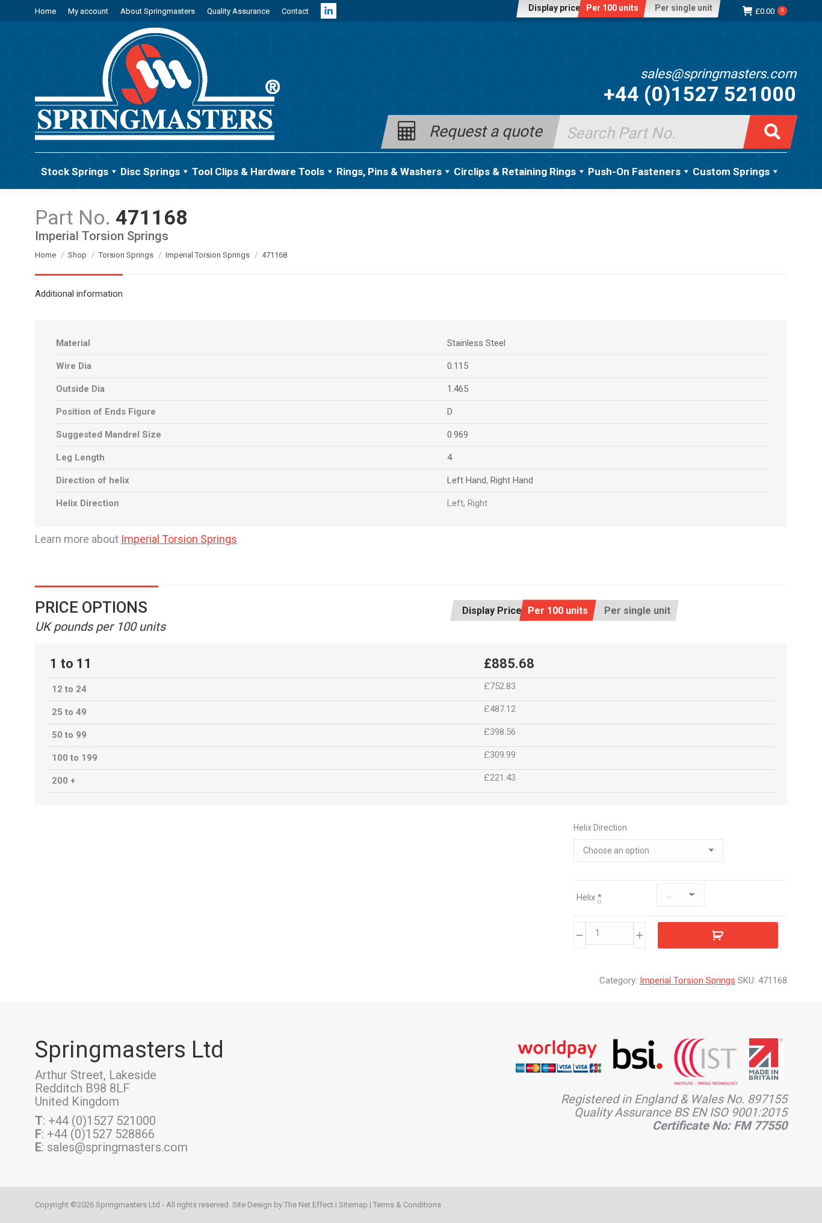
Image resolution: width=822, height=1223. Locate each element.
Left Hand (466, 480)
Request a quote (485, 130)
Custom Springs (731, 172)
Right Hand (511, 480)
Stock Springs (74, 172)
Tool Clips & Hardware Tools (258, 172)
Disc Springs (150, 172)
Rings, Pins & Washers (389, 172)
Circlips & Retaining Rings (515, 172)
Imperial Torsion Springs (179, 539)
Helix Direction (600, 827)
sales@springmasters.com (718, 74)
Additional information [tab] (79, 293)
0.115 (457, 366)
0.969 (457, 434)
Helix (589, 897)
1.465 (457, 388)
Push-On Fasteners (634, 172)
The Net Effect (308, 1204)
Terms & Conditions (407, 1204)
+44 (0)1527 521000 (700, 94)
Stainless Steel (476, 343)
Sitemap (353, 1204)
